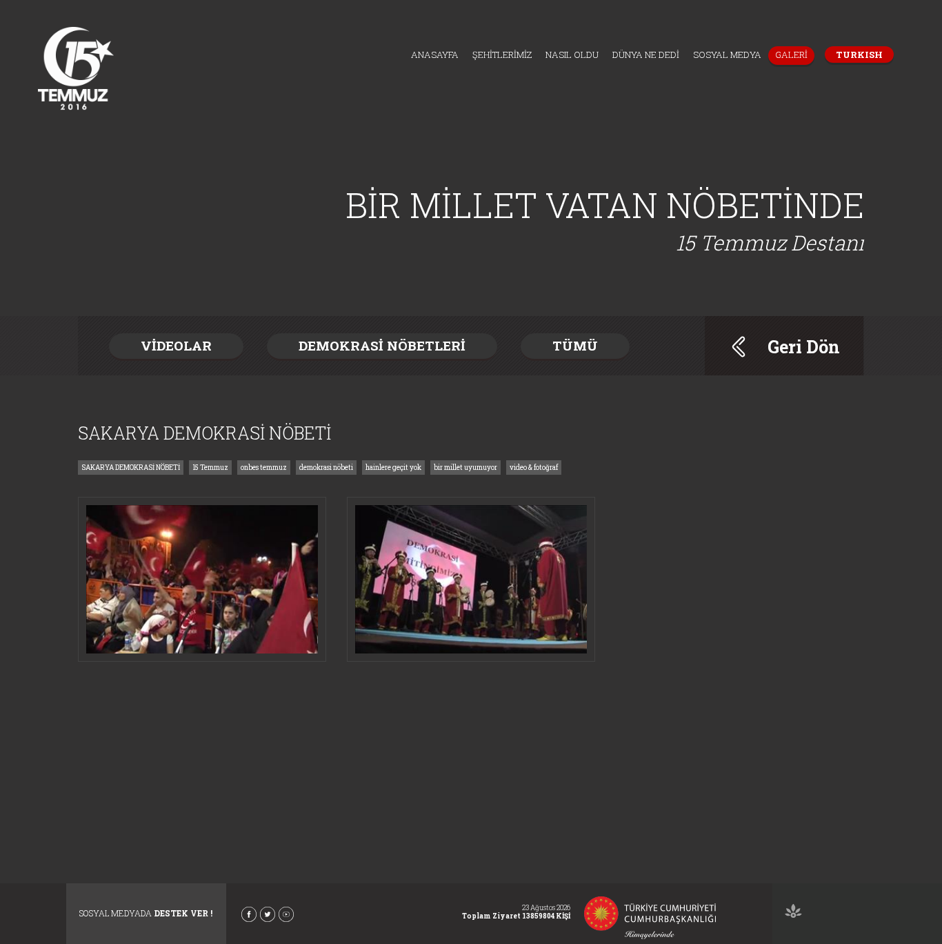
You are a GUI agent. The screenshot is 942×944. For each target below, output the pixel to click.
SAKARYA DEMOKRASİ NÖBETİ (130, 467)
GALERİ (791, 54)
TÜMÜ (575, 345)
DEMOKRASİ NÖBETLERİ (382, 345)
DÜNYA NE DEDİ (645, 54)
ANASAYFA (435, 54)
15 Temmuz (210, 467)
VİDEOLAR (176, 345)
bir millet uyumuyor (465, 467)
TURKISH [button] (859, 54)
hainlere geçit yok (393, 467)
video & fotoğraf (534, 467)
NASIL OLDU (572, 54)
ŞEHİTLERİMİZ (502, 54)
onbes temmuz (264, 467)
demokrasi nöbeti (326, 467)
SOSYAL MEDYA (727, 54)
